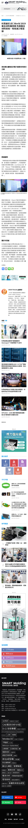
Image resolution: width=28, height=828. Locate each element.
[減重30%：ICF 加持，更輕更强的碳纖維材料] (6, 516)
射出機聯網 (6, 763)
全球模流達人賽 (15, 749)
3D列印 (5, 721)
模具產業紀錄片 (16, 772)
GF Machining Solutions (10, 731)
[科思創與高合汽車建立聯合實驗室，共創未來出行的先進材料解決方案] (14, 380)
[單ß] (3, 2)
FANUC (23, 729)
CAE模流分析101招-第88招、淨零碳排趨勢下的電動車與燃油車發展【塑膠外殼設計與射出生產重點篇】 (19, 505)
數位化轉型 (7, 766)
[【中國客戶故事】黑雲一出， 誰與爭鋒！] (14, 534)
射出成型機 (8, 759)
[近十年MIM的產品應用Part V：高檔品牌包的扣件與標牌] (6, 494)
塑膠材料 (5, 752)
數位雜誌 (10, 819)
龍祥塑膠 (9, 786)
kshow (3, 735)
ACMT (22, 823)
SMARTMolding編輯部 (15, 290)
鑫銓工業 (4, 786)
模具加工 (4, 772)
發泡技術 (6, 779)
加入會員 (21, 819)
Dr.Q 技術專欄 (9, 728)
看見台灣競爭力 (16, 779)
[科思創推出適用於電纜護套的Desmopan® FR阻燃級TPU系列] (14, 331)
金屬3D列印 (4, 783)
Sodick (21, 739)
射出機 (17, 759)
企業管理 (5, 749)
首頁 (6, 819)
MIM (14, 735)
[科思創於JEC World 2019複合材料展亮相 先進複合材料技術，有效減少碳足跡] (14, 47)
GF (2, 731)
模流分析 (6, 776)
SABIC (16, 739)
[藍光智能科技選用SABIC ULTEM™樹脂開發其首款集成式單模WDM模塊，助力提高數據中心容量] (14, 355)
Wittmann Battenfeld (10, 746)
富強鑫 (15, 755)
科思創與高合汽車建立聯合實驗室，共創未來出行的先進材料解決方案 (13, 390)
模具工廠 (9, 772)
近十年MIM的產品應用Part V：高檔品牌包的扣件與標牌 (19, 494)
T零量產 (5, 742)
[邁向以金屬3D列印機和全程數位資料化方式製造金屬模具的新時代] (14, 555)
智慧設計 (4, 770)
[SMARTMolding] (15, 2)
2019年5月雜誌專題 (6, 20)
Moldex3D (7, 738)
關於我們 (16, 819)
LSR (8, 735)
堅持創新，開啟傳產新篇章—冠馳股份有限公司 (15, 586)
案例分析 (11, 770)
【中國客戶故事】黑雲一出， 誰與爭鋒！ (15, 544)
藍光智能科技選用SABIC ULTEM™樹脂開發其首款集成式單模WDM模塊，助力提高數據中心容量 (14, 366)
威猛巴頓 (13, 752)
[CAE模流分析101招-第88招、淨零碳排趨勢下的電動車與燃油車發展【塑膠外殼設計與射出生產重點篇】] (6, 504)
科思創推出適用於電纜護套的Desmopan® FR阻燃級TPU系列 (12, 342)
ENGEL (19, 729)
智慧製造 (17, 766)
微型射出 (14, 762)
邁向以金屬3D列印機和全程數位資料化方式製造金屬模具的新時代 (15, 565)
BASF (17, 721)
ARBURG (12, 721)
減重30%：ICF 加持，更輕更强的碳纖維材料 (19, 515)
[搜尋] (25, 2)
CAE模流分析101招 (11, 724)
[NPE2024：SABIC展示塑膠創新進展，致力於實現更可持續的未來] (14, 403)
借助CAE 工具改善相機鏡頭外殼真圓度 (18, 484)
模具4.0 (20, 770)
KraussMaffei (20, 731)
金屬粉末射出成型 (16, 783)
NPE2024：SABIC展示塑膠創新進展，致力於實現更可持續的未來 (14, 414)
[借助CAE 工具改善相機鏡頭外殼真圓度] (6, 486)
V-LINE (11, 742)
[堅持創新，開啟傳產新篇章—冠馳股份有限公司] (14, 576)
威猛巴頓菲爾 (7, 755)
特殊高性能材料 (17, 776)
